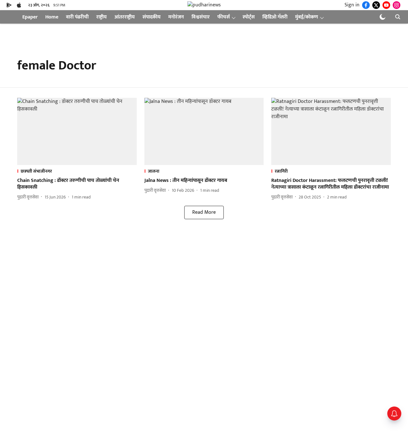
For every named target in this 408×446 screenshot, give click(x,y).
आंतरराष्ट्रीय (124, 17)
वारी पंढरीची (77, 17)
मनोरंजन (176, 17)
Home (51, 17)
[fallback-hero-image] (77, 131)
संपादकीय (151, 17)
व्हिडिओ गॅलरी (275, 17)
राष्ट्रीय (101, 17)
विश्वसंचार (201, 17)
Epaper (30, 17)
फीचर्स (223, 17)
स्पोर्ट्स (249, 17)
